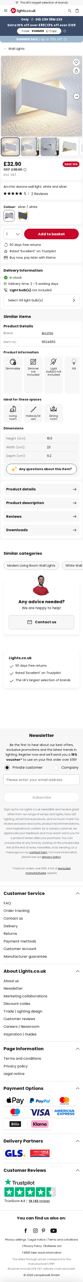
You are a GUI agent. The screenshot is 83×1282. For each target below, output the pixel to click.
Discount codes (17, 1003)
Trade (9, 1011)
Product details (21, 489)
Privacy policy (16, 1066)
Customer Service (24, 893)
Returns (10, 933)
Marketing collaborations (25, 996)
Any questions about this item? (45, 469)
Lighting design (29, 1011)
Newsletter (13, 988)
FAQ (7, 903)
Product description (25, 502)
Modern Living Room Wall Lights (31, 565)
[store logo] (26, 10)
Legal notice (14, 1073)
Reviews (13, 516)
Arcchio (47, 333)
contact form (38, 852)
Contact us (13, 918)
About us (11, 980)
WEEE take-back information (42, 1252)
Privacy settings (15, 1239)
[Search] (69, 10)
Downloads (17, 529)
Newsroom (30, 1026)
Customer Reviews (25, 1170)
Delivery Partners (23, 1141)
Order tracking (16, 910)
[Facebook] (29, 1231)
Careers (11, 1026)
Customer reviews (19, 1018)
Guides (31, 1034)
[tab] (41, 925)
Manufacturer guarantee (25, 956)
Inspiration (13, 1034)
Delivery (11, 926)
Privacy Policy (33, 1246)
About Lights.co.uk (25, 971)
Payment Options (23, 1088)
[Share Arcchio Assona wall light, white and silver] (76, 70)
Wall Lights (16, 48)
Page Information (24, 1049)
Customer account (20, 948)
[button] (10, 146)
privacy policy (51, 857)
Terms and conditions (22, 1058)
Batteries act (53, 1246)
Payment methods (20, 941)
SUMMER (39, 31)
